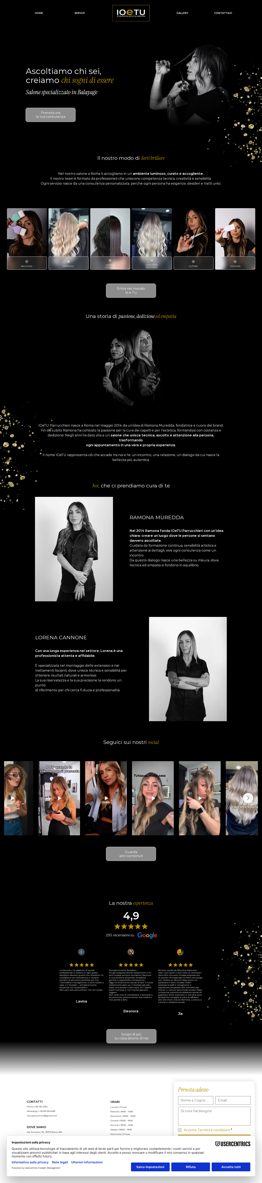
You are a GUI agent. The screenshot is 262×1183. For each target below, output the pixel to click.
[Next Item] (248, 798)
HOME (39, 13)
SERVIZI (80, 13)
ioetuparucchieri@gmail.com (42, 1115)
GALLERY (182, 13)
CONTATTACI (223, 13)
